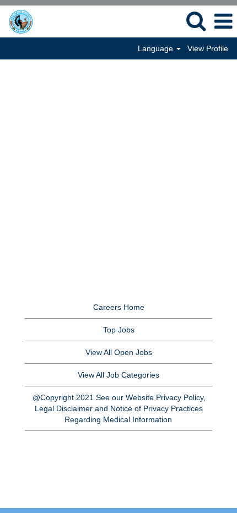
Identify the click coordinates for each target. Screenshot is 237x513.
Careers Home (118, 307)
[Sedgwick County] (34, 21)
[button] (223, 21)
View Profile (207, 48)
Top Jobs (118, 329)
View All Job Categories (118, 374)
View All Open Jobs (118, 352)
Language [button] (156, 48)
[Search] (195, 21)
